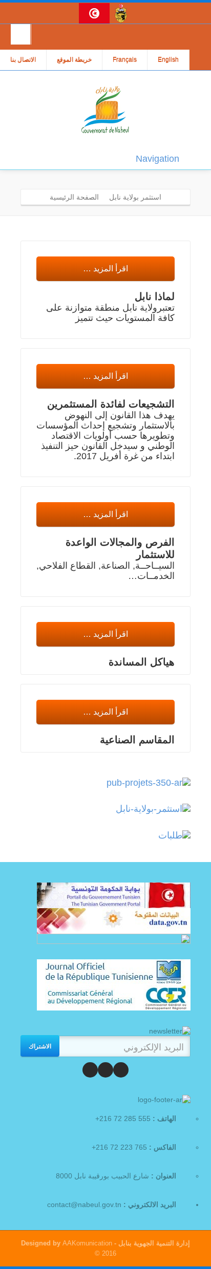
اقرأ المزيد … (105, 268)
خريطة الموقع (74, 59)
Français (125, 59)
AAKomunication (87, 1243)
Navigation (157, 159)
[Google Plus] (90, 1070)
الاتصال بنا (23, 59)
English (168, 59)
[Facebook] (121, 1070)
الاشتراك (40, 1045)
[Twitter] (105, 1070)
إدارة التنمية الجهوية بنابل (153, 1243)
